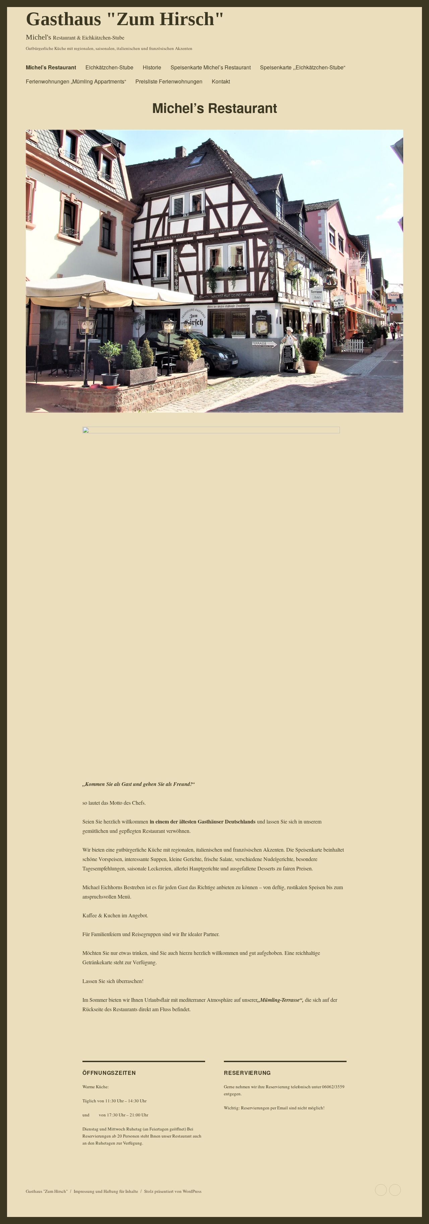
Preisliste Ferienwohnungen (168, 81)
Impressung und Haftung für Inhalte (106, 1191)
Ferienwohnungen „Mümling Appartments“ (76, 81)
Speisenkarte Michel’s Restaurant (211, 67)
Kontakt (221, 81)
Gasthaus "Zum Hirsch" (125, 18)
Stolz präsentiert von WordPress (172, 1191)
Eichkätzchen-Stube (109, 67)
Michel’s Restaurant (51, 67)
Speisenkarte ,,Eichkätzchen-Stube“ (302, 67)
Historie (152, 67)
